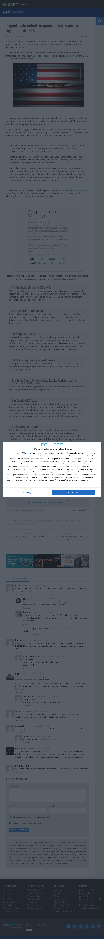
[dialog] (52, 469)
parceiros (29, 453)
